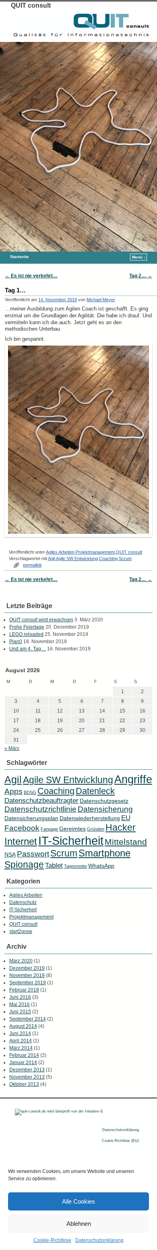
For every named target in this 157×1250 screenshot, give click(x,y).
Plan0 (15, 641)
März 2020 (21, 961)
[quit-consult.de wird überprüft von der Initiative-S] (59, 1111)
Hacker (120, 827)
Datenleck (95, 791)
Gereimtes (72, 828)
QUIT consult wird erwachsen (41, 620)
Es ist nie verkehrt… (31, 276)
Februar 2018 (24, 990)
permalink (32, 564)
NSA (10, 854)
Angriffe (133, 779)
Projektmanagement (95, 552)
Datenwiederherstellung (90, 818)
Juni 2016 (20, 997)
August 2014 (23, 1026)
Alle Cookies (78, 1201)
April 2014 (20, 1041)
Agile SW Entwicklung (77, 558)
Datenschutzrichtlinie (40, 809)
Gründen (95, 829)
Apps (13, 791)
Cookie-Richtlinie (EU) (120, 1141)
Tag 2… (140, 276)
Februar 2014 (24, 1055)
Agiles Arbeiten (60, 552)
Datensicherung (105, 809)
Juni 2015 (20, 1012)
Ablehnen (78, 1223)
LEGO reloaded (26, 634)
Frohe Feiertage (26, 627)
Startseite (19, 256)
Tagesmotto (75, 866)
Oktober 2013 (24, 1084)
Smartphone (104, 853)
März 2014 (21, 1048)
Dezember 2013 (27, 1070)
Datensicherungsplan (31, 818)
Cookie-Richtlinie (52, 1240)
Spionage (24, 864)
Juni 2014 (20, 1033)
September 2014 (27, 1019)
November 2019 (27, 975)
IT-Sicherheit (70, 840)
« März (11, 748)
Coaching (108, 558)
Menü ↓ (139, 257)
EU (125, 818)
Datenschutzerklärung (99, 1240)
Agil (51, 558)
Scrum (125, 558)
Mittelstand (126, 841)
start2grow (20, 931)
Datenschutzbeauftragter (41, 800)
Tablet (54, 865)
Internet (20, 841)
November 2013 (27, 1077)
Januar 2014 (23, 1062)
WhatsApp (101, 865)
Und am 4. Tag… (27, 649)
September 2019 (27, 982)
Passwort (33, 854)
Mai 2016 (19, 1004)
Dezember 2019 (27, 968)
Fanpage (49, 829)
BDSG (30, 792)
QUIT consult (31, 5)
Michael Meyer (101, 299)
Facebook (21, 828)
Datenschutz (23, 902)
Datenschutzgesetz (104, 801)
